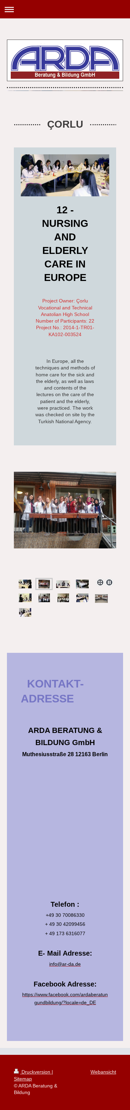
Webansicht (103, 1072)
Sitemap (23, 1079)
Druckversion (36, 1072)
